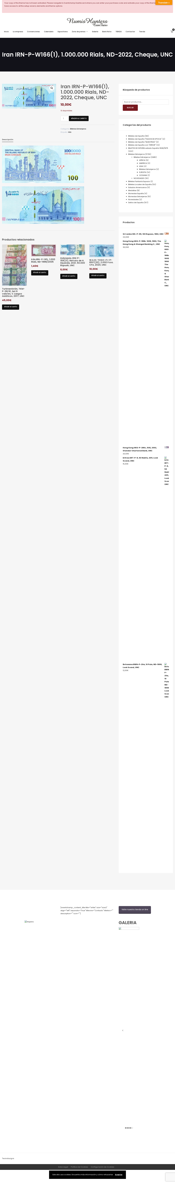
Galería (95, 31)
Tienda (142, 31)
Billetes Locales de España (140, 184)
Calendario (49, 31)
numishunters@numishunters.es (74, 919)
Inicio (6, 31)
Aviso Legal (63, 1167)
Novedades (133, 199)
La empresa (18, 31)
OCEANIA (143, 175)
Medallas (132, 190)
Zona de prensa (78, 31)
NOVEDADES (139, 178)
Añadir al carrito (79, 118)
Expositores (63, 31)
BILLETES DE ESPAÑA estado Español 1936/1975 (148, 148)
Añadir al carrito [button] (10, 306)
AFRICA (142, 160)
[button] (51, 88)
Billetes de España (136, 136)
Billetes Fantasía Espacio (139, 181)
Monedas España (136, 193)
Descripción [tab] (7, 139)
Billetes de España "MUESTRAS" (141, 142)
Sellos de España (136, 202)
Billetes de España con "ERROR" (142, 145)
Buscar (130, 107)
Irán (69, 132)
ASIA (141, 166)
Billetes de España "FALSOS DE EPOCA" (145, 139)
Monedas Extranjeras (137, 196)
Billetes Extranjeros (78, 129)
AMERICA (143, 163)
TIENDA (119, 31)
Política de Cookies (79, 1167)
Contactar (130, 31)
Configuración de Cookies (102, 1167)
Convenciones (33, 31)
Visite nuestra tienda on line (135, 909)
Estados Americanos (137, 187)
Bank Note (106, 31)
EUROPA (142, 172)
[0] (172, 31)
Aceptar (118, 1174)
